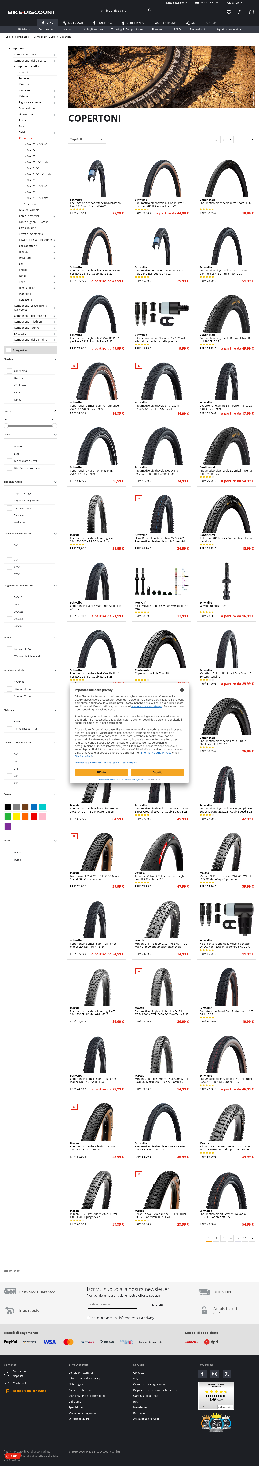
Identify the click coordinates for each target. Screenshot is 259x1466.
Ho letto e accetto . (123, 1318)
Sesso (7, 840)
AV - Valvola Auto (23, 649)
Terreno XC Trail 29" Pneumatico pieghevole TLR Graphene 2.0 (160, 876)
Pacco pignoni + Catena (34, 222)
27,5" (17, 567)
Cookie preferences (81, 1390)
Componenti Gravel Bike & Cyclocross (30, 307)
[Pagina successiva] (252, 139)
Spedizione (76, 1407)
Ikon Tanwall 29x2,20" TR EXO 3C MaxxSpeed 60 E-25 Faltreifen (95, 876)
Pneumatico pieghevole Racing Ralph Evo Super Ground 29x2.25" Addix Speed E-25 (226, 808)
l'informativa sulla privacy (136, 1318)
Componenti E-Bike (26, 66)
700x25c (18, 604)
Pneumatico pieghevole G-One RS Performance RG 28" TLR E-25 (161, 1146)
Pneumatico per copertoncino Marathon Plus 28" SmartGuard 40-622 (95, 203)
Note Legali (76, 1384)
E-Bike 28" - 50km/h (36, 186)
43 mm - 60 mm (22, 689)
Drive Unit (25, 258)
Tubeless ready (22, 508)
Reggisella (25, 299)
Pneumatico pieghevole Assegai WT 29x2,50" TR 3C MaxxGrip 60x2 (92, 1011)
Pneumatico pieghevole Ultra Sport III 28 (225, 201)
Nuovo (18, 446)
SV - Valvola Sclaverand (27, 656)
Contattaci (19, 1383)
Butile (17, 721)
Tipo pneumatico (13, 481)
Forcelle (24, 78)
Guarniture (26, 114)
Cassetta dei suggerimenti (149, 1384)
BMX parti (20, 333)
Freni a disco (27, 287)
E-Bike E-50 (20, 522)
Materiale (9, 709)
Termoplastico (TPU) (25, 728)
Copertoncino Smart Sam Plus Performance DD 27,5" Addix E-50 (93, 1079)
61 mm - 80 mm (22, 696)
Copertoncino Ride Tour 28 (152, 672)
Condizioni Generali (81, 1372)
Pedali (23, 269)
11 (245, 140)
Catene (23, 96)
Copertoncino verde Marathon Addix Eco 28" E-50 (95, 606)
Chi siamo (75, 1401)
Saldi (16, 453)
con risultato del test (25, 460)
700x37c (18, 626)
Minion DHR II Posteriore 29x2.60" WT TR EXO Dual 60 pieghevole (95, 1214)
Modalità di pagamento (83, 1413)
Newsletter (140, 1407)
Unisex (18, 852)
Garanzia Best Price (145, 1395)
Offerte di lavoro (79, 1419)
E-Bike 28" (30, 180)
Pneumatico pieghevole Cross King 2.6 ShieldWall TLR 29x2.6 (224, 741)
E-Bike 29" (30, 192)
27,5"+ (17, 574)
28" (16, 775)
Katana (18, 392)
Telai (22, 132)
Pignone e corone (30, 102)
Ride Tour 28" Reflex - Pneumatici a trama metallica (226, 538)
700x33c (18, 619)
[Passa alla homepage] (32, 12)
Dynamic (19, 378)
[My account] (240, 12)
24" (16, 552)
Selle (22, 282)
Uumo (17, 859)
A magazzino (20, 350)
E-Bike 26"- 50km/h (36, 162)
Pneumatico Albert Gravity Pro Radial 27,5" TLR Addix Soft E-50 (223, 1214)
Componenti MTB (25, 54)
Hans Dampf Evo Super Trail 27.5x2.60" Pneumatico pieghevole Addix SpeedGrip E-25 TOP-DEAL (161, 538)
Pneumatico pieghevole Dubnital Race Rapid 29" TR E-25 (226, 470)
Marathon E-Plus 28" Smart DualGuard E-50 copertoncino (226, 673)
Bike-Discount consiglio (27, 468)
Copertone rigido (23, 493)
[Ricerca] (150, 10)
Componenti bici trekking (30, 315)
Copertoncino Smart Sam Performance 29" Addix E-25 (226, 1011)
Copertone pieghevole (26, 500)
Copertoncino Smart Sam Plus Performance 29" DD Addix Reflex (93, 943)
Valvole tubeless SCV (213, 604)
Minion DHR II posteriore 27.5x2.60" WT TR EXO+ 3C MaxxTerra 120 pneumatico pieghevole (162, 1079)
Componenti (17, 48)
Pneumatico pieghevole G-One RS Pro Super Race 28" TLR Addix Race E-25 (161, 203)
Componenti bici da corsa (30, 60)
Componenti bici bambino (30, 339)
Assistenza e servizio (146, 1419)
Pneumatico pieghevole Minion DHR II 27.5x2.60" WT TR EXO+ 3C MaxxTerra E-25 (161, 1011)
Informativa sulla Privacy (84, 1378)
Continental (20, 371)
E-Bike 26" (30, 156)
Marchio (8, 359)
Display (23, 252)
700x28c (18, 611)
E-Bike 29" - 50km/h (36, 198)
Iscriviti (157, 1305)
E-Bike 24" (30, 150)
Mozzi (22, 126)
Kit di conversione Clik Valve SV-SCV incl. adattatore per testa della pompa (160, 338)
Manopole (25, 294)
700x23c (18, 597)
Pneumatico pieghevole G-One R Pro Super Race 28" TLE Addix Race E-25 (225, 270)
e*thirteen (20, 385)
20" (16, 545)
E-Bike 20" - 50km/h (36, 144)
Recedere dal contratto (29, 1391)
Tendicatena (27, 108)
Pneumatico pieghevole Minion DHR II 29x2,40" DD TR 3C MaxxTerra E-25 (94, 808)
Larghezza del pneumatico (18, 585)
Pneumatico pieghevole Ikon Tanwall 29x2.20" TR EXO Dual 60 (93, 1146)
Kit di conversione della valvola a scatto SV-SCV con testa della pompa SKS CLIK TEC (225, 943)
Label (7, 434)
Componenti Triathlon (28, 321)
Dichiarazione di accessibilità (87, 1395)
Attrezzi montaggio (31, 234)
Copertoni (25, 138)
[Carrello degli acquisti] (250, 12)
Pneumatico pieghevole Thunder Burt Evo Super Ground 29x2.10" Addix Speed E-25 (161, 808)
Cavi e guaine (27, 228)
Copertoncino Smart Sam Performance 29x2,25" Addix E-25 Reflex (94, 405)
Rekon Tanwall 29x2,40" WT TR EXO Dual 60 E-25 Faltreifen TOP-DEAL (160, 1214)
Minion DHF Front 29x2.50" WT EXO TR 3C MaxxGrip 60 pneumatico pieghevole (161, 943)
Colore (7, 794)
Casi (21, 264)
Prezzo (7, 411)
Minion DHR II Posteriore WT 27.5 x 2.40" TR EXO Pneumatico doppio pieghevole (225, 1146)
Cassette (24, 90)
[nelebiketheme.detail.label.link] (97, 178)
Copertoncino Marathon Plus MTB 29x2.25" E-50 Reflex (91, 470)
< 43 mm (19, 681)
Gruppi (23, 72)
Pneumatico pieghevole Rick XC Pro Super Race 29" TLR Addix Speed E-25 (226, 1079)
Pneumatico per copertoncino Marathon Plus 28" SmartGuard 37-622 (160, 270)
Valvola (7, 637)
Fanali (23, 276)
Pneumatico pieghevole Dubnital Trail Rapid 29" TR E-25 (226, 338)
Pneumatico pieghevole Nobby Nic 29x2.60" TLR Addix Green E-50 (156, 470)
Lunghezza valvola (14, 669)
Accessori (30, 204)
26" (16, 559)
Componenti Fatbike (26, 327)
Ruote (22, 120)
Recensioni (140, 1413)
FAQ (135, 1378)
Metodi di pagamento (21, 1332)
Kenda (17, 399)
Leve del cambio (29, 210)
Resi (136, 1401)
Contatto (138, 1372)
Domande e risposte (20, 1373)
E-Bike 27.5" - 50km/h (37, 174)
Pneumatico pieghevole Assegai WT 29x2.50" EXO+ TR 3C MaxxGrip (92, 538)
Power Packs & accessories (36, 240)
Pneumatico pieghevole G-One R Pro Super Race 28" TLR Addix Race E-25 (95, 270)
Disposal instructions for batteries (155, 1390)
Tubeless (19, 515)
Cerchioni (25, 84)
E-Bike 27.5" (31, 168)
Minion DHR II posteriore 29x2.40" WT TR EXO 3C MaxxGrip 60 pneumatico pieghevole (225, 876)
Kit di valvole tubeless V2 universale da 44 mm (161, 606)
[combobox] (122, 10)
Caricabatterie (28, 246)
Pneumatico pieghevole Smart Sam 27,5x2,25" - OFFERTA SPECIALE (157, 405)
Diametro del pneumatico (17, 533)
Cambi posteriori (29, 216)
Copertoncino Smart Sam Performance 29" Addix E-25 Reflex (226, 405)
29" (16, 783)
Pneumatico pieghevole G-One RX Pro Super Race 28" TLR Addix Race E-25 (96, 673)
